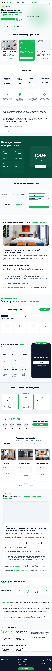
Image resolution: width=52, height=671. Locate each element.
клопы (40, 443)
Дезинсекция (12, 316)
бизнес (35, 443)
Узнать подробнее (9, 58)
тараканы (24, 443)
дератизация (45, 443)
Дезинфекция (28, 316)
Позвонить (34, 2)
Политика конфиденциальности (46, 669)
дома (21, 445)
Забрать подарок (26, 57)
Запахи (34, 316)
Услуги (18, 2)
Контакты (24, 2)
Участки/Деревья (5, 318)
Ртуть (40, 316)
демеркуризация (15, 445)
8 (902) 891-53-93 (44, 2)
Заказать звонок (26, 668)
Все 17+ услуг (4, 316)
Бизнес (12, 318)
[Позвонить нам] (50, 669)
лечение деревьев (27, 445)
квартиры (18, 443)
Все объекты (7, 443)
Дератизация (20, 316)
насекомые (13, 443)
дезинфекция (30, 443)
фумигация (34, 445)
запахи (39, 445)
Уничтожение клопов (22, 661)
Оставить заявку (44, 58)
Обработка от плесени (22, 664)
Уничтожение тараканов (22, 662)
